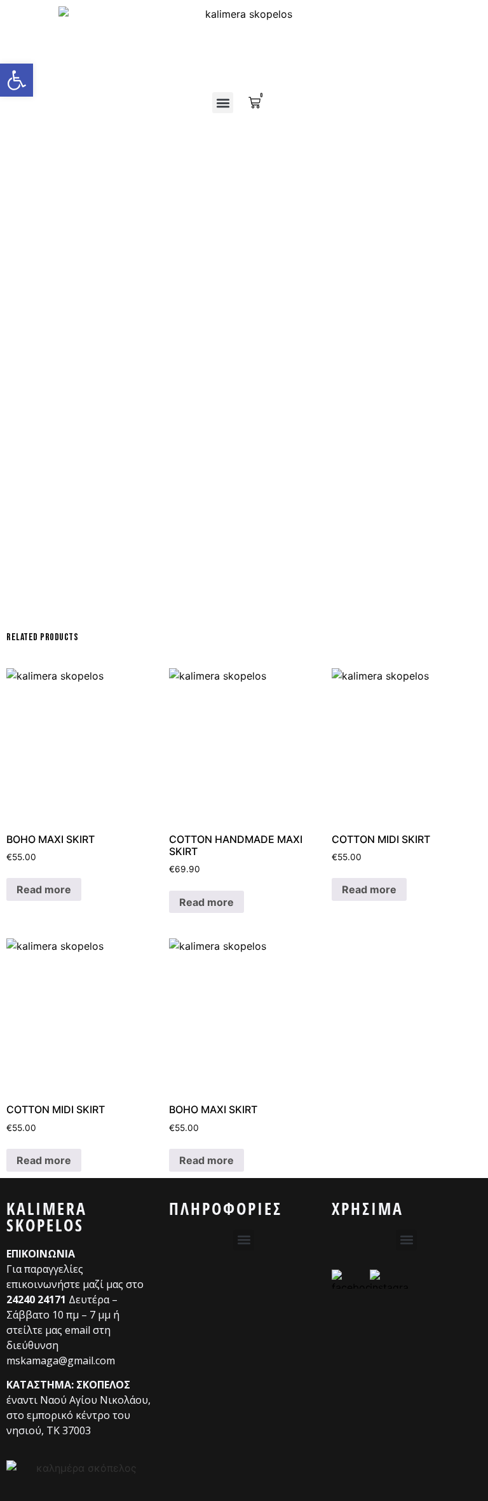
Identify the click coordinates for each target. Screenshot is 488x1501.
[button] (222, 102)
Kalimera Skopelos (46, 1217)
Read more (44, 889)
